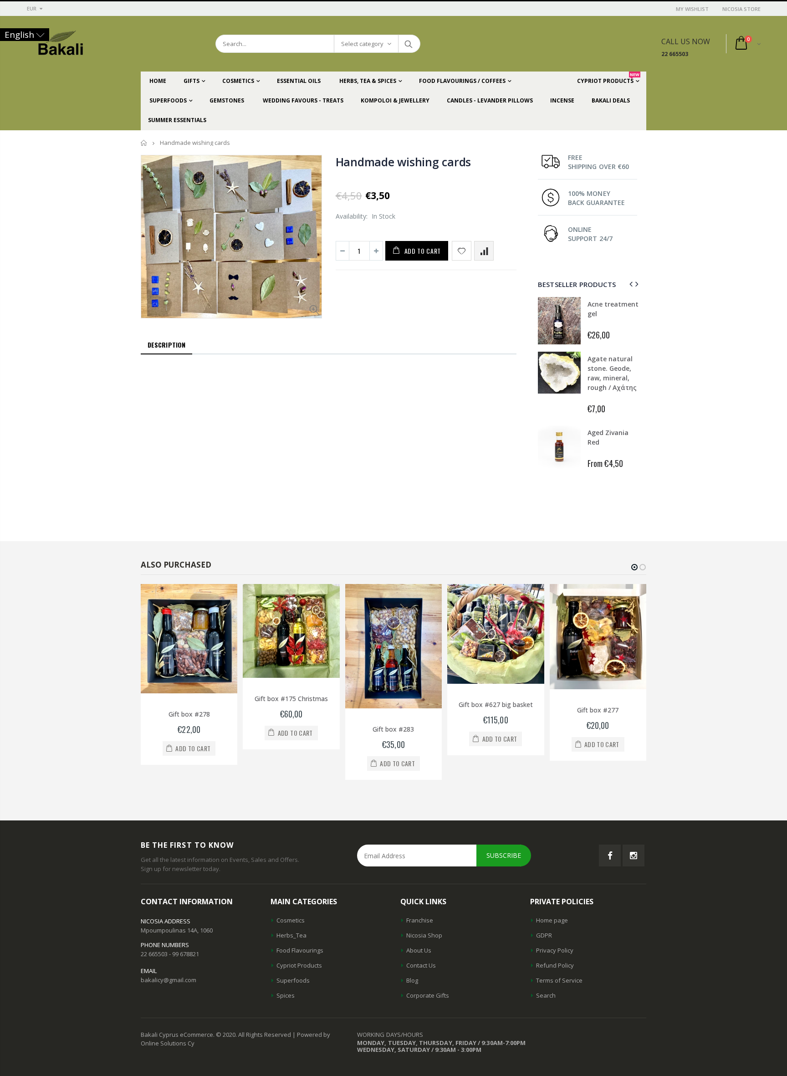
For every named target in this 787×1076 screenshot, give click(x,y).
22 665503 (674, 54)
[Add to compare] (484, 251)
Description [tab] (166, 344)
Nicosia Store (741, 8)
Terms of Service (559, 980)
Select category (362, 44)
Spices (285, 995)
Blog (412, 980)
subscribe (503, 855)
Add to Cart (422, 251)
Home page (552, 920)
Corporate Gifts (427, 995)
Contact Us (421, 965)
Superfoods (293, 980)
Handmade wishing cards (403, 161)
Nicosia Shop (424, 935)
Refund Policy (555, 965)
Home (144, 143)
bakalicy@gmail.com (168, 980)
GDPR (544, 935)
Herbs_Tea (291, 935)
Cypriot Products (299, 965)
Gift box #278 (189, 714)
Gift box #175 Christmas (291, 698)
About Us (418, 950)
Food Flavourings (299, 950)
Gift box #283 (393, 729)
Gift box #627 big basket (496, 704)
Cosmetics (290, 920)
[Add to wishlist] (461, 251)
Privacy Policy (554, 950)
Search (409, 43)
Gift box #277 (597, 710)
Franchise (419, 920)
